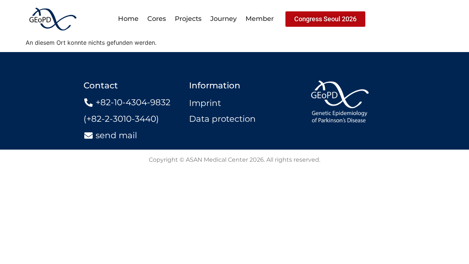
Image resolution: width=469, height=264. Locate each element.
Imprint (205, 103)
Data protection (222, 119)
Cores (156, 19)
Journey (223, 19)
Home (128, 19)
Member (259, 19)
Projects (188, 19)
